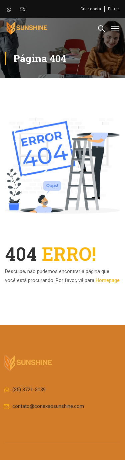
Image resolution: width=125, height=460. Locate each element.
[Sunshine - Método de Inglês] (26, 28)
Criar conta (90, 8)
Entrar (113, 8)
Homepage (108, 280)
